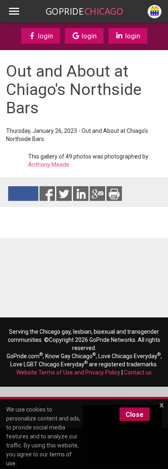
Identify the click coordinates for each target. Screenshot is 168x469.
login (44, 36)
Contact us (138, 372)
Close (135, 414)
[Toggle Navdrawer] (14, 11)
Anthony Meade (48, 164)
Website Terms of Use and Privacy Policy (68, 372)
